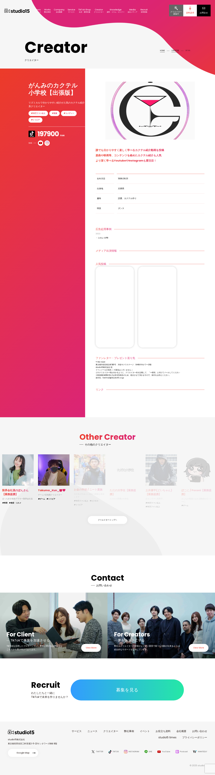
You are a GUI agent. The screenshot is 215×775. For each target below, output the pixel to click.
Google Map (23, 752)
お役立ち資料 (163, 731)
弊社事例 (129, 731)
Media (132, 10)
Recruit (144, 10)
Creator (99, 10)
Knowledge (115, 10)
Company (59, 10)
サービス (77, 731)
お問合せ (204, 12)
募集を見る (127, 690)
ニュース (92, 731)
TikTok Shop (84, 10)
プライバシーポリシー (194, 737)
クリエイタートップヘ (107, 520)
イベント (145, 731)
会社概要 (181, 731)
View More (91, 647)
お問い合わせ (199, 731)
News (38, 10)
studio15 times (167, 737)
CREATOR (175, 50)
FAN (50, 134)
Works (47, 10)
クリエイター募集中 (176, 13)
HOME (162, 50)
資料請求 (190, 12)
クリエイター (110, 731)
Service (71, 10)
